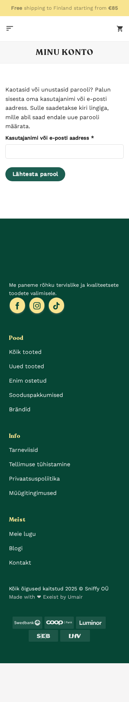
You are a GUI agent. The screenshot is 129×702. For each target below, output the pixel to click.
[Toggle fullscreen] (50, 670)
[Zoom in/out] (71, 670)
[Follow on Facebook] (17, 305)
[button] (9, 29)
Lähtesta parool (35, 174)
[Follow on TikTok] (56, 305)
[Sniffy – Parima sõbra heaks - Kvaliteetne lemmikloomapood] (64, 28)
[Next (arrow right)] (28, 690)
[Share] (28, 670)
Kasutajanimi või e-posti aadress (59, 138)
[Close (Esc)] (7, 670)
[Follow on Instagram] (37, 305)
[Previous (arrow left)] (7, 690)
